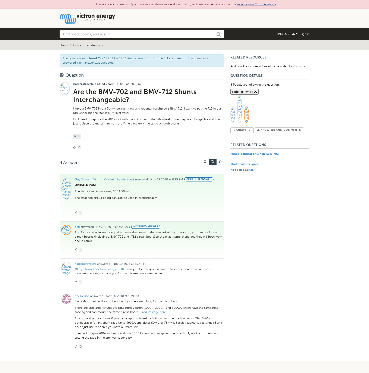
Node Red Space (242, 169)
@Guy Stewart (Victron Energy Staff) (99, 269)
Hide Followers (243, 92)
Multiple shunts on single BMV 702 (254, 153)
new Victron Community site (256, 4)
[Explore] (295, 34)
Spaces (282, 34)
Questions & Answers (88, 45)
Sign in (304, 34)
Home (64, 45)
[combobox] (142, 34)
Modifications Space (244, 164)
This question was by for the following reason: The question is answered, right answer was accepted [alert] (135, 60)
